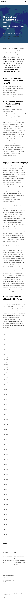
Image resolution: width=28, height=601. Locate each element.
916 (6, 489)
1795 (6, 369)
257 (6, 524)
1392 (6, 357)
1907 (6, 532)
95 (6, 429)
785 (6, 482)
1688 (6, 522)
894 (6, 407)
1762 (6, 444)
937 (6, 447)
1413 (6, 417)
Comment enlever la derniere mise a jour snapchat (19, 562)
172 (6, 384)
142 (6, 422)
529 (6, 409)
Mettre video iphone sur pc (8, 561)
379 (6, 509)
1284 (6, 392)
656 (6, 497)
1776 (6, 427)
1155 (6, 434)
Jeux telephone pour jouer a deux (8, 576)
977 (6, 387)
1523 (6, 527)
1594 (6, 424)
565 (6, 389)
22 (6, 534)
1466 (6, 367)
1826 (6, 382)
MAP (4, 597)
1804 (6, 454)
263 (6, 432)
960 (6, 364)
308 (6, 442)
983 (6, 484)
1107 (6, 507)
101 (6, 452)
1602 (6, 404)
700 (6, 372)
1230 (6, 492)
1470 (6, 377)
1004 (6, 449)
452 (6, 362)
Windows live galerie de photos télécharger (8, 582)
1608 (6, 502)
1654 (6, 504)
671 (6, 517)
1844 (6, 359)
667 (6, 457)
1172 (6, 459)
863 (6, 494)
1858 (6, 419)
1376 (6, 512)
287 (6, 477)
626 (6, 464)
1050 (6, 472)
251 (6, 519)
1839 (6, 474)
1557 (6, 469)
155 (6, 374)
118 (6, 514)
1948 (6, 467)
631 (6, 462)
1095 (6, 479)
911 (6, 397)
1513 (6, 487)
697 (6, 402)
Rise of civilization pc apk (7, 557)
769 (6, 394)
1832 (6, 529)
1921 (6, 437)
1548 (6, 499)
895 (6, 414)
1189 (6, 412)
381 (6, 379)
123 (6, 399)
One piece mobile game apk (19, 557)
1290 (6, 439)
